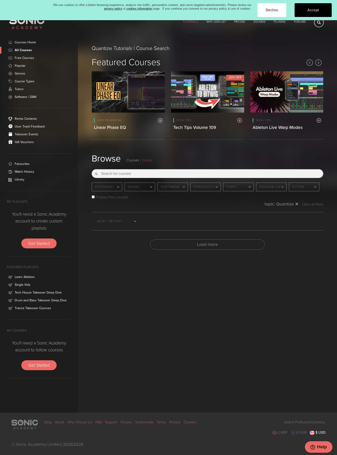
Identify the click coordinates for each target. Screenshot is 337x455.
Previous (310, 62)
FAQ (98, 422)
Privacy (174, 422)
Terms (161, 422)
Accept (313, 10)
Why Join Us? (216, 22)
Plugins (280, 22)
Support (111, 422)
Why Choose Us (79, 422)
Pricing (239, 22)
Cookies (190, 422)
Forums (300, 22)
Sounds (259, 22)
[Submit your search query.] (96, 172)
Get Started (39, 243)
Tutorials (190, 22)
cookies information (139, 8)
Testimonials (144, 422)
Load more (207, 244)
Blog (48, 422)
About (59, 422)
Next (318, 62)
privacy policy (113, 8)
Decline (272, 10)
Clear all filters (312, 204)
